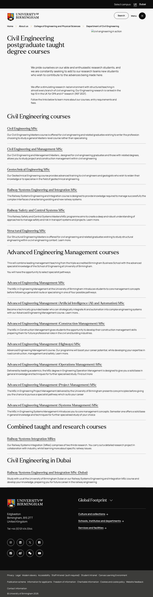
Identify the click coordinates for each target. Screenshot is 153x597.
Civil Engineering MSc (22, 128)
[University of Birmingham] (23, 15)
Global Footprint (92, 500)
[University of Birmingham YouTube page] (39, 553)
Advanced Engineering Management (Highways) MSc (44, 344)
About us (23, 26)
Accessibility (44, 575)
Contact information (17, 588)
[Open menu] (142, 15)
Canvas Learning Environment (113, 575)
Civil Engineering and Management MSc (35, 149)
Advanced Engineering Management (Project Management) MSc (52, 385)
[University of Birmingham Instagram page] (10, 542)
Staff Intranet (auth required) (66, 575)
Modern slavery (29, 575)
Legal (18, 575)
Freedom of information (64, 581)
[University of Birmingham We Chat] (29, 553)
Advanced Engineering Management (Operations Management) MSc (54, 364)
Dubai (142, 4)
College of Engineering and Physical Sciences (57, 26)
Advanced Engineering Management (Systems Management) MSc (52, 405)
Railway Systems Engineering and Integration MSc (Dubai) (47, 472)
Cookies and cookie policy (112, 581)
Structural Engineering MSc (26, 231)
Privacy (10, 575)
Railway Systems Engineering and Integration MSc (42, 190)
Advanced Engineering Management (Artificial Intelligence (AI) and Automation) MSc (65, 303)
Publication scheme (16, 581)
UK (135, 4)
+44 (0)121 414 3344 (21, 528)
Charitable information (88, 581)
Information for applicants (39, 581)
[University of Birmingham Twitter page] (29, 542)
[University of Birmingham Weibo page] (20, 553)
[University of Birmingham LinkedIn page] (20, 542)
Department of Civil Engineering (102, 26)
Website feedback (134, 581)
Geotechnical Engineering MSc (28, 169)
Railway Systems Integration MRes (31, 439)
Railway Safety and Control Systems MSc (36, 210)
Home (10, 26)
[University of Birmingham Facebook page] (39, 542)
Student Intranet (89, 575)
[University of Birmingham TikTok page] (10, 553)
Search (121, 15)
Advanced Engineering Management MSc (36, 283)
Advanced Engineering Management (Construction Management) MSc (56, 323)
